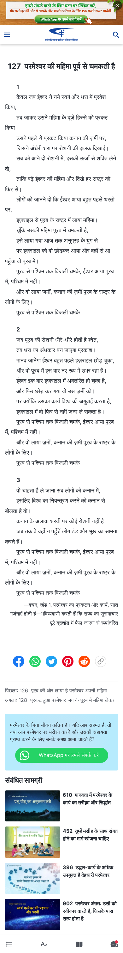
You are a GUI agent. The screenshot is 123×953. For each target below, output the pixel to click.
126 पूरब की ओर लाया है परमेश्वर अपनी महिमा (63, 690)
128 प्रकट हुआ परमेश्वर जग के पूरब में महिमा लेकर (66, 700)
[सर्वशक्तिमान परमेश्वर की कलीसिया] (61, 34)
